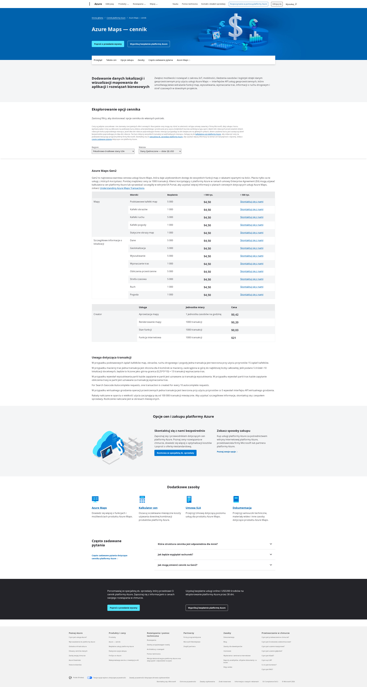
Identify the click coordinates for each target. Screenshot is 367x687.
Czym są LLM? (267, 660)
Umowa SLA (193, 507)
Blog (225, 642)
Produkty (122, 4)
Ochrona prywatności (188, 681)
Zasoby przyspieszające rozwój (158, 645)
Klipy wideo (227, 667)
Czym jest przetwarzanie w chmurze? (275, 637)
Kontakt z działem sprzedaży (213, 4)
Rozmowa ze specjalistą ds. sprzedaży (175, 453)
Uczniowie (227, 651)
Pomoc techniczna (190, 4)
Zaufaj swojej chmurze (77, 655)
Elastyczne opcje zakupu (118, 651)
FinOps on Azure (115, 655)
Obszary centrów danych (78, 651)
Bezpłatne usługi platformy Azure (121, 646)
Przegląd (98, 60)
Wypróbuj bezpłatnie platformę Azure (148, 44)
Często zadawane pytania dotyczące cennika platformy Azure (109, 557)
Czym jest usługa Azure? (78, 637)
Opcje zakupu (127, 60)
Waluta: (142, 147)
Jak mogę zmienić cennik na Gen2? (177, 565)
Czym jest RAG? (267, 669)
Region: (95, 147)
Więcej (152, 4)
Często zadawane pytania (161, 60)
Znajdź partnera (189, 646)
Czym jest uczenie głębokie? (272, 651)
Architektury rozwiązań (155, 649)
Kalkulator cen (148, 507)
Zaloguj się (276, 4)
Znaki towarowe (225, 681)
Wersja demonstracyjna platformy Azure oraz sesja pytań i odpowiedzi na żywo (164, 659)
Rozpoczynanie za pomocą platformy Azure (248, 4)
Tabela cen (111, 60)
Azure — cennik (114, 642)
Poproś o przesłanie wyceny (108, 44)
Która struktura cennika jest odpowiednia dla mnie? (188, 544)
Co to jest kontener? (269, 665)
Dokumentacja (242, 507)
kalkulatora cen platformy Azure (208, 134)
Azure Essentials (75, 660)
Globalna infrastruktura (78, 646)
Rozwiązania (138, 4)
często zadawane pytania (102, 139)
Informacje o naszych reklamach (247, 681)
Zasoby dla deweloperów (232, 646)
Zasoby (141, 60)
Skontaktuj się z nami (251, 201)
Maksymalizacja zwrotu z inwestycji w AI (124, 660)
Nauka (175, 4)
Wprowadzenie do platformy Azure (82, 642)
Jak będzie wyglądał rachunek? (175, 554)
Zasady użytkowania (207, 681)
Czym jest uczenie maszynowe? (273, 646)
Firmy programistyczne (192, 637)
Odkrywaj (110, 4)
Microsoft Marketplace (192, 642)
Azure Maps (182, 60)
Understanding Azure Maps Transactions (122, 188)
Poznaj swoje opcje (226, 451)
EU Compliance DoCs (270, 681)
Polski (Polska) (78, 677)
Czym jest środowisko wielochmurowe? (276, 642)
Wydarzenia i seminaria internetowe (236, 655)
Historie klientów (75, 665)
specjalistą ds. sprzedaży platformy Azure (166, 137)
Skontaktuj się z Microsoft (166, 681)
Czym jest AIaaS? (268, 655)
